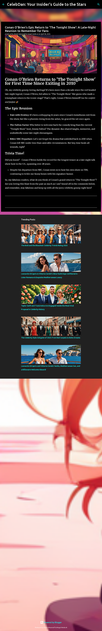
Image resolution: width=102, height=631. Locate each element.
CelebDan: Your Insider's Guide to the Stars (46, 4)
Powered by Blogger (52, 622)
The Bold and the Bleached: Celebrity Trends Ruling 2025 (44, 245)
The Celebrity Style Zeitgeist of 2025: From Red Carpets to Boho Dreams (50, 338)
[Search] (98, 4)
